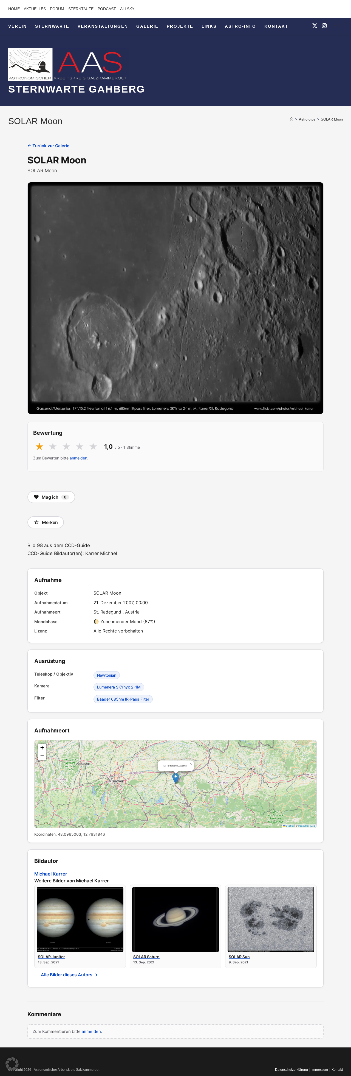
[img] (175, 784)
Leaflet (289, 825)
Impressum (320, 1070)
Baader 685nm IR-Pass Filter (123, 699)
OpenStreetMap (306, 825)
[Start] (291, 119)
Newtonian (106, 675)
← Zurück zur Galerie (48, 145)
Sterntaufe (81, 9)
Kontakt (337, 1070)
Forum (57, 9)
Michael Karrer (50, 874)
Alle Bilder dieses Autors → (69, 974)
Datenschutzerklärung (291, 1070)
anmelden (78, 458)
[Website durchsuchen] (337, 27)
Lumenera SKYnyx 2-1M (119, 687)
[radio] (39, 446)
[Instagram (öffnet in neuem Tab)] (324, 26)
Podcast (107, 9)
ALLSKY (127, 9)
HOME (14, 9)
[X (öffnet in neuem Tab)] (315, 26)
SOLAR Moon (332, 119)
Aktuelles (35, 9)
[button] (175, 778)
